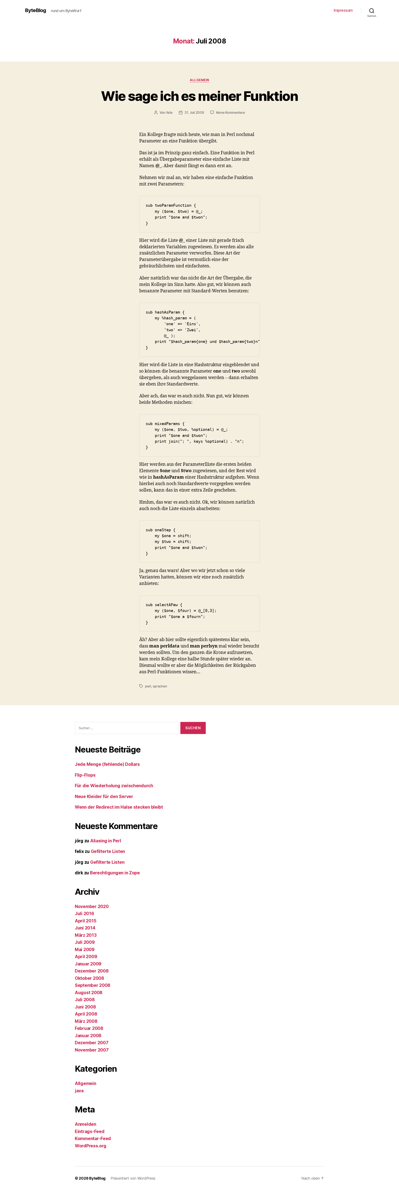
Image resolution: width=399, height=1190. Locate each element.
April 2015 (85, 920)
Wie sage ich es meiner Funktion (199, 96)
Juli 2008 (85, 999)
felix (169, 112)
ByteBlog (35, 10)
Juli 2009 (85, 942)
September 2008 (92, 985)
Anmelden (85, 1124)
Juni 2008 (85, 1007)
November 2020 (92, 906)
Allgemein (199, 80)
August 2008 (88, 992)
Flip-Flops (85, 775)
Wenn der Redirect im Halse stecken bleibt (119, 807)
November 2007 (92, 1050)
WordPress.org (90, 1145)
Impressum (343, 10)
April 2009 (86, 956)
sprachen (160, 686)
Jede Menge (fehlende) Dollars (107, 764)
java (79, 1090)
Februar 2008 (89, 1028)
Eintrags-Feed (90, 1131)
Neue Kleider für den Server (104, 796)
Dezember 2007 (91, 1042)
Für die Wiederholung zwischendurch (114, 785)
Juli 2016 (84, 913)
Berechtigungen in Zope (115, 872)
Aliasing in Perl (105, 840)
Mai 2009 (85, 949)
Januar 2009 (88, 963)
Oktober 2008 (89, 978)
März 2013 (86, 935)
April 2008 (86, 1014)
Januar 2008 (88, 1035)
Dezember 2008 (92, 971)
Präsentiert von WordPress (133, 1178)
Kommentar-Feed (93, 1138)
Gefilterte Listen (108, 851)
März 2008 (86, 1021)
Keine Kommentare (230, 112)
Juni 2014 (85, 927)
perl (148, 686)
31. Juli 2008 (194, 112)
